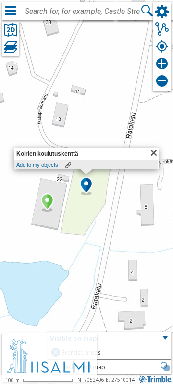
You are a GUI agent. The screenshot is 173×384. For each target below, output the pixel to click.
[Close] (153, 152)
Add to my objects (37, 165)
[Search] (147, 10)
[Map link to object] (68, 165)
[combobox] (82, 11)
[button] (47, 202)
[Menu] (10, 10)
